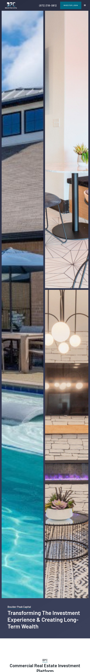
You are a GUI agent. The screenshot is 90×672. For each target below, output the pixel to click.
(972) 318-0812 (48, 5)
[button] (84, 5)
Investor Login (71, 5)
